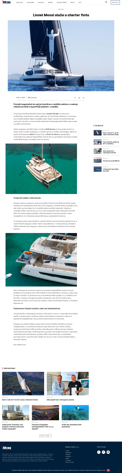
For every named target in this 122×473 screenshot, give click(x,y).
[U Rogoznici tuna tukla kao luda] (98, 169)
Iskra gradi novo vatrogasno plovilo (60, 400)
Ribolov (106, 166)
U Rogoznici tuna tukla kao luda (111, 170)
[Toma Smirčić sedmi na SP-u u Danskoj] (98, 142)
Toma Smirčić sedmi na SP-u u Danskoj (111, 143)
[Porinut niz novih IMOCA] (98, 160)
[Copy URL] (83, 98)
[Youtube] (108, 452)
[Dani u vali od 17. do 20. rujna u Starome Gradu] (23, 383)
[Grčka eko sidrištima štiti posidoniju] (75, 412)
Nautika (61, 9)
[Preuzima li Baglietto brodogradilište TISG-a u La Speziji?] (45, 412)
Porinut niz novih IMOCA (111, 161)
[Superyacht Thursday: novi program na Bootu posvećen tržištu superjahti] (15, 412)
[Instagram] (103, 452)
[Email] (79, 98)
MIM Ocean (22, 139)
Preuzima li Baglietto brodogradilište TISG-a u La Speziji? (42, 427)
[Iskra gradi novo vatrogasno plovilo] (68, 383)
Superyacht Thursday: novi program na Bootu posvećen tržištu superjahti (13, 427)
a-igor (22, 97)
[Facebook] (75, 98)
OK (108, 470)
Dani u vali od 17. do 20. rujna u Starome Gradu (20, 400)
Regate (105, 139)
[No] (120, 470)
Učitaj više (44, 435)
